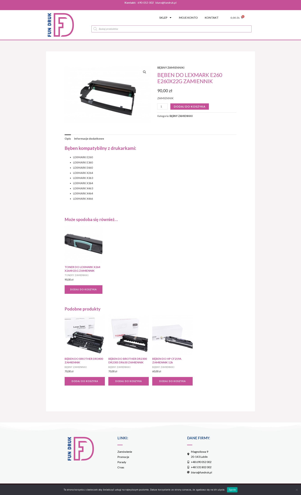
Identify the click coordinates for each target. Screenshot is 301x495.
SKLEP (163, 17)
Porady (121, 462)
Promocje (123, 456)
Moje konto (188, 17)
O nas (120, 467)
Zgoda (232, 489)
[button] (144, 72)
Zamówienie (124, 451)
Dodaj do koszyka (189, 106)
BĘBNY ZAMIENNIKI (170, 67)
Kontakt (212, 17)
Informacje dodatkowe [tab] (89, 138)
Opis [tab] (68, 138)
